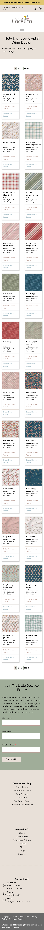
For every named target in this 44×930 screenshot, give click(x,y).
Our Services (22, 837)
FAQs (22, 851)
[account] (39, 8)
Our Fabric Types (22, 801)
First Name (7, 718)
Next (26, 68)
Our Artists (22, 797)
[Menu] (22, 29)
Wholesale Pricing (22, 840)
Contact (22, 844)
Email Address (8, 745)
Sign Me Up (11, 759)
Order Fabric (22, 787)
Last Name (6, 731)
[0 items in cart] (34, 8)
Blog (22, 847)
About (22, 833)
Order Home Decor (22, 790)
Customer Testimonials (22, 805)
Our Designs (22, 794)
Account (22, 854)
